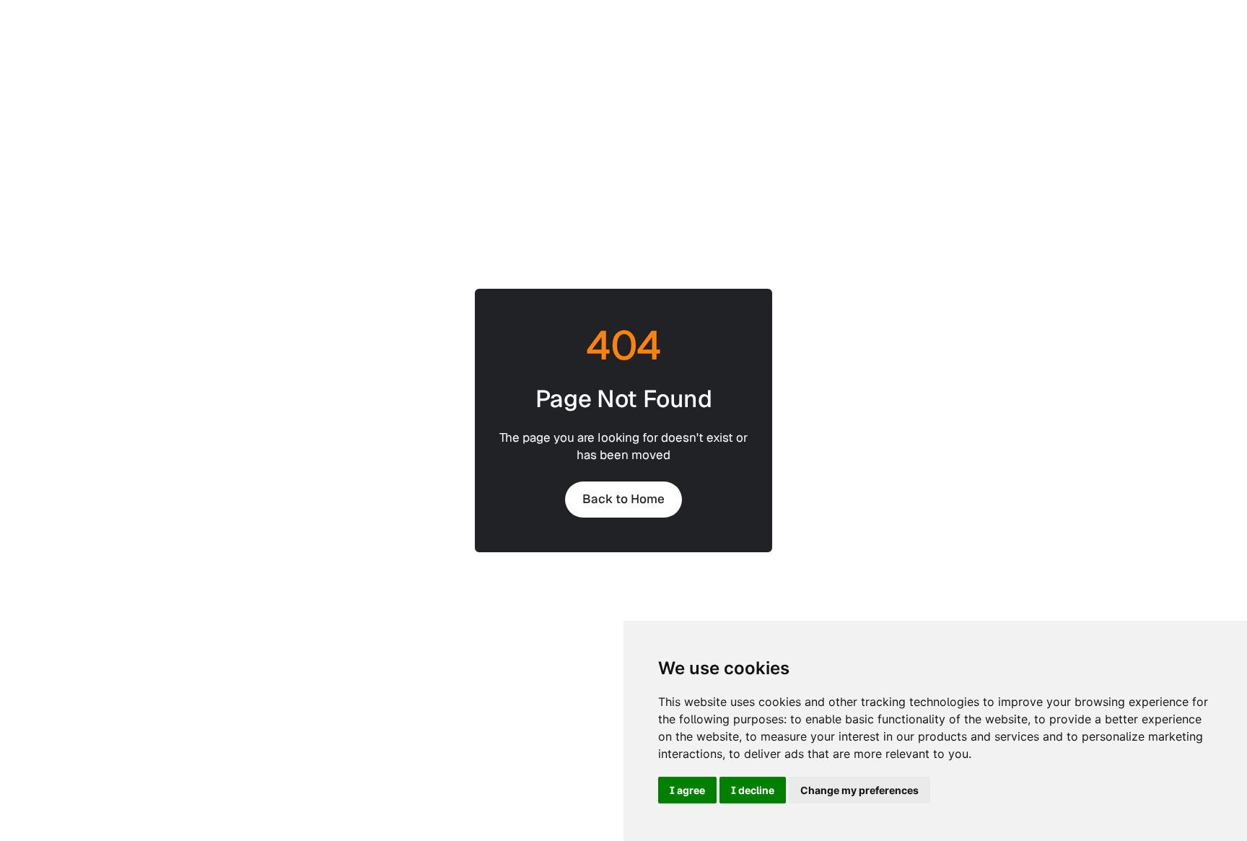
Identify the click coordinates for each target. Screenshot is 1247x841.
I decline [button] (752, 790)
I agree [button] (687, 790)
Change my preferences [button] (859, 790)
